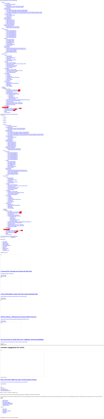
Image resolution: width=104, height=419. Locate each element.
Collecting (6, 61)
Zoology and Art (5, 243)
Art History (8, 75)
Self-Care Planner (9, 45)
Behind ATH (8, 84)
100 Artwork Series (7, 5)
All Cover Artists (7, 112)
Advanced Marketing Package (11, 51)
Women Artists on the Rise (8, 25)
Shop (3, 28)
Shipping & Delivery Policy (7, 404)
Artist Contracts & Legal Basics (11, 71)
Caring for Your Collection (11, 66)
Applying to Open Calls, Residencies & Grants (14, 70)
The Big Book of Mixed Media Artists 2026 (12, 108)
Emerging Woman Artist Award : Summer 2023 (14, 103)
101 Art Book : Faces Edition (10, 109)
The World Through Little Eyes (11, 92)
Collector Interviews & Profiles (11, 65)
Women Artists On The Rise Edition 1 (13, 27)
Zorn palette (5, 241)
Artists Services (7, 47)
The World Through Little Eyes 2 (13, 90)
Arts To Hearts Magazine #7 (11, 36)
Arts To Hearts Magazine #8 (11, 37)
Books (3, 2)
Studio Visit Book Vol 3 (10, 21)
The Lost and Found (12, 98)
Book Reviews (9, 82)
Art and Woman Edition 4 (9, 110)
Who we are (5, 408)
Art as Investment (9, 67)
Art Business (6, 68)
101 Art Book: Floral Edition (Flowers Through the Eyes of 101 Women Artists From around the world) (25, 135)
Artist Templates (7, 46)
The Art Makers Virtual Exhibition (13, 89)
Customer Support (6, 405)
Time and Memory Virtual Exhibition (12, 93)
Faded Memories (11, 96)
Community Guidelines (7, 410)
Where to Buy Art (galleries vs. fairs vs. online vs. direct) (16, 63)
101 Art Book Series (7, 9)
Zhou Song (5, 249)
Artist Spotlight (9, 55)
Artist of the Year (9, 60)
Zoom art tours (5, 242)
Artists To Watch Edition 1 (11, 4)
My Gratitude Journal (10, 41)
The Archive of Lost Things (13, 97)
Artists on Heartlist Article (10, 57)
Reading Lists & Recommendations (12, 83)
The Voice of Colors (9, 101)
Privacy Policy (5, 401)
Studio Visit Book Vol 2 (10, 20)
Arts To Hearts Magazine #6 (11, 35)
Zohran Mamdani (6, 244)
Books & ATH (6, 81)
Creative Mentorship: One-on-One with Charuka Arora (15, 48)
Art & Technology (9, 79)
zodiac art (4, 247)
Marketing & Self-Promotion (11, 69)
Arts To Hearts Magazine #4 (11, 33)
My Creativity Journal (10, 39)
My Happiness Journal (10, 40)
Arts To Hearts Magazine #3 (11, 32)
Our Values (5, 409)
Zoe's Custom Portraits (6, 245)
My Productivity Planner (10, 44)
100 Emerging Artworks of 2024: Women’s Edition (15, 6)
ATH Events (8, 80)
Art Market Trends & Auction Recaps (12, 77)
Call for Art (5, 411)
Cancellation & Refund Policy (8, 403)
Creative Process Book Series (9, 24)
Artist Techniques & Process (11, 59)
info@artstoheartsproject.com (6, 390)
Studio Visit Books (7, 18)
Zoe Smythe (5, 246)
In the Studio (8, 58)
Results (5, 111)
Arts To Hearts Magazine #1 (11, 30)
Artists (5, 54)
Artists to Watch (7, 3)
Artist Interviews (9, 56)
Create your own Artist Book (13, 172)
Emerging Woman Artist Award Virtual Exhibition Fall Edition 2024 (18, 99)
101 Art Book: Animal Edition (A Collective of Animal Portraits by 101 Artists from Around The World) (25, 134)
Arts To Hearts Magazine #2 (11, 31)
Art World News (9, 76)
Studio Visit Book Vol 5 (10, 23)
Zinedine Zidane (5, 248)
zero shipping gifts (6, 250)
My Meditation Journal (10, 42)
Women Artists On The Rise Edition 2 (13, 26)
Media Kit (4, 412)
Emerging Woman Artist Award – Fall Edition (14, 102)
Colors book (8, 16)
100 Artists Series (7, 8)
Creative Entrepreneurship (10, 72)
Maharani (8, 106)
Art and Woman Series (8, 17)
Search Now (13, 237)
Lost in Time (11, 95)
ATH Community (11, 208)
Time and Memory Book (10, 14)
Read (3, 53)
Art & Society (8, 78)
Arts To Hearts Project (4, 389)
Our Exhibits (6, 105)
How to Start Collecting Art (11, 62)
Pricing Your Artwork (10, 64)
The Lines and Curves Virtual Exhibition (13, 100)
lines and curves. (9, 15)
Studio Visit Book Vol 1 (10, 19)
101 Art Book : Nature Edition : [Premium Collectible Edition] (17, 10)
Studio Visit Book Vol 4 (10, 22)
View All (6, 252)
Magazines (6, 29)
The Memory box (12, 94)
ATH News (8, 74)
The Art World (6, 73)
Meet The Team (5, 400)
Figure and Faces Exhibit (10, 104)
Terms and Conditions (6, 402)
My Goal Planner (9, 43)
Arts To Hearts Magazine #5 (11, 34)
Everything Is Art (9, 91)
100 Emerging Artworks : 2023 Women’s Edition (14, 7)
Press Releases (8, 85)
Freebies (5, 52)
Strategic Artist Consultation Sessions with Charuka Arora (18, 171)
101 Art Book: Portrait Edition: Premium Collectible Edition (16, 11)
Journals (5, 38)
